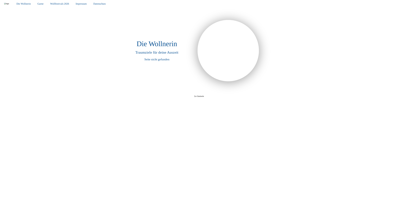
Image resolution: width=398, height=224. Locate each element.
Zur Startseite (199, 96)
